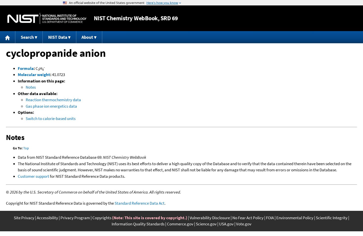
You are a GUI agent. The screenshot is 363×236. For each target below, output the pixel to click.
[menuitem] (7, 37)
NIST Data (57, 37)
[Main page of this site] (7, 37)
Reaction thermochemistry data (53, 99)
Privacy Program (75, 217)
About (87, 37)
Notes (31, 87)
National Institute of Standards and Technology (46, 18)
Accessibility (47, 217)
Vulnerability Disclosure (210, 217)
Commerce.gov (180, 224)
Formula (26, 68)
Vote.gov (243, 224)
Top (26, 148)
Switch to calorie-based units (51, 118)
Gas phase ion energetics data (51, 106)
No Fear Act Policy (247, 217)
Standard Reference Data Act (139, 203)
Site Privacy (24, 217)
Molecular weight (34, 74)
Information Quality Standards (138, 224)
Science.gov (206, 224)
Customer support (33, 176)
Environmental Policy (294, 217)
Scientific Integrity (331, 217)
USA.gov (226, 224)
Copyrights (101, 217)
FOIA (270, 217)
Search (27, 37)
